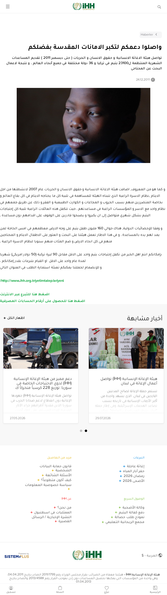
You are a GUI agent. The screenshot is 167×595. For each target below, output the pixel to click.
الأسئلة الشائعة (58, 475)
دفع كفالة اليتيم (131, 512)
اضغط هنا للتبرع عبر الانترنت (24, 293)
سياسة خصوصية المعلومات (48, 485)
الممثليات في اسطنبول (52, 512)
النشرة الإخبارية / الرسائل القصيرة (51, 519)
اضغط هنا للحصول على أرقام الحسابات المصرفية (42, 300)
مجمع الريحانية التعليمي (124, 522)
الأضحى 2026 (133, 481)
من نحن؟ (64, 507)
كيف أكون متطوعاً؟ (56, 480)
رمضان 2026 (134, 476)
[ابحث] (159, 6)
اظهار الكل (16, 318)
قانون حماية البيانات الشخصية (55, 468)
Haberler (147, 34)
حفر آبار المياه (133, 471)
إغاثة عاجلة (135, 466)
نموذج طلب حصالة (129, 517)
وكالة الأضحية (133, 507)
